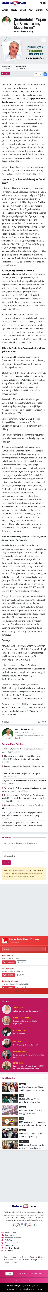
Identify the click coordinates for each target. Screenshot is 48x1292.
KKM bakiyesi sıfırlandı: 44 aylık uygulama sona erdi (31, 1112)
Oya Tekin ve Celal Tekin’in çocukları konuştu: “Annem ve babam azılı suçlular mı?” (32, 1089)
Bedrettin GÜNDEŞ (20, 1052)
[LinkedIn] (26, 1225)
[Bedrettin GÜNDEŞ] (6, 1054)
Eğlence (6, 1262)
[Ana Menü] (44, 3)
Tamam (40, 1289)
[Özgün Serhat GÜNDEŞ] (6, 1020)
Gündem (5, 10)
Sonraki (41, 722)
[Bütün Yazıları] (45, 743)
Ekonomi (39, 10)
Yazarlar (14, 10)
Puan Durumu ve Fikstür (13, 1243)
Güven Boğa (18, 1063)
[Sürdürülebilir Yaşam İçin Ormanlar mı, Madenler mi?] (24, 50)
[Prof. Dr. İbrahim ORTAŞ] (6, 20)
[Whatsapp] (34, 1225)
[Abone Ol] (45, 73)
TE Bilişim (29, 1281)
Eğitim (27, 1260)
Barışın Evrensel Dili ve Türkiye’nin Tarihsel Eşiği (28, 1056)
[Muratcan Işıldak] (6, 1031)
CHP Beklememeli (20, 1033)
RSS (10, 1273)
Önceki (6, 722)
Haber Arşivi (9, 1250)
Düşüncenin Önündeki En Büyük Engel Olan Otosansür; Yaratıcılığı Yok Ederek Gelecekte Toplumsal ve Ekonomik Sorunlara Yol (23, 798)
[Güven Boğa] (6, 1065)
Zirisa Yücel (18, 1008)
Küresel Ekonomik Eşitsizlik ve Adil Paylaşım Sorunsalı (24, 766)
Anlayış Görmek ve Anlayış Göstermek (27, 1011)
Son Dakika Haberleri (12, 1248)
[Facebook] (13, 1225)
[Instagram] (22, 1225)
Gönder (6, 862)
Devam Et (18, 738)
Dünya (31, 10)
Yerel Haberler (24, 1142)
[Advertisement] (24, 910)
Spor (21, 1095)
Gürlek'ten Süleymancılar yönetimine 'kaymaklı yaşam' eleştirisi (30, 1135)
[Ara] (41, 3)
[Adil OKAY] (6, 1043)
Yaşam (19, 1260)
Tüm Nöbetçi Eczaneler (25, 991)
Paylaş (7, 73)
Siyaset (23, 10)
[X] (18, 1225)
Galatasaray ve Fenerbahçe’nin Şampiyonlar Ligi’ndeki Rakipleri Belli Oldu (32, 1123)
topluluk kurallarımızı (21, 870)
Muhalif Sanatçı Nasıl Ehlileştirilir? (25, 1044)
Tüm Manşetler (10, 1245)
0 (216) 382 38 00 (9, 962)
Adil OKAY (17, 1041)
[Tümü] (45, 1001)
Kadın (43, 1260)
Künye (15, 1262)
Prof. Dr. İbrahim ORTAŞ (23, 31)
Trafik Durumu (9, 1240)
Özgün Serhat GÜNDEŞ (22, 1018)
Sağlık (35, 1260)
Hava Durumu (9, 1235)
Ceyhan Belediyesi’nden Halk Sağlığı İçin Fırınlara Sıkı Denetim (32, 1146)
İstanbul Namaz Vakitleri (13, 1237)
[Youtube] (30, 1225)
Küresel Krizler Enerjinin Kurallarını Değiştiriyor (26, 1022)
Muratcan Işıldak (20, 1030)
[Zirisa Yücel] (6, 1009)
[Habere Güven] (14, 3)
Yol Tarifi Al (22, 962)
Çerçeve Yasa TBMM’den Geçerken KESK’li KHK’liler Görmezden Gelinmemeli (28, 1067)
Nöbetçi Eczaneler (11, 1232)
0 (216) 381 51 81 (9, 975)
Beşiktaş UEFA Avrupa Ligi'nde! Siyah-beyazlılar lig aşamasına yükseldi (29, 1100)
